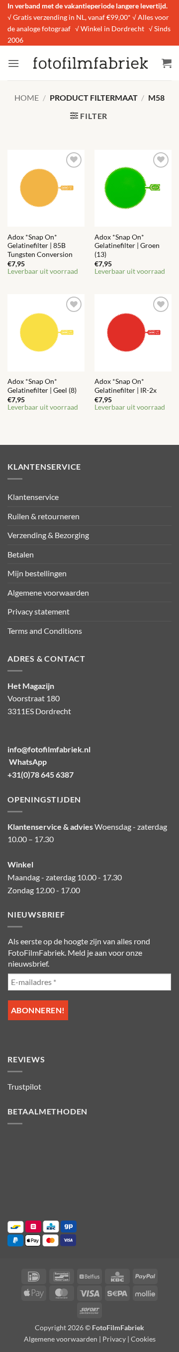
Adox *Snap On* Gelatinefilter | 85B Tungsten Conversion (40, 245)
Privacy (114, 1339)
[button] (13, 63)
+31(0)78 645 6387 (40, 774)
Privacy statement (38, 611)
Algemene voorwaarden (48, 592)
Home (26, 97)
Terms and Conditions (44, 630)
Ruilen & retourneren (43, 516)
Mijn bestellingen (37, 573)
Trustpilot (24, 1086)
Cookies (143, 1339)
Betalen (20, 554)
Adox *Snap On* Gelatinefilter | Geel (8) (42, 385)
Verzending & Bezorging (48, 535)
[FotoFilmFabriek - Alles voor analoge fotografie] (90, 63)
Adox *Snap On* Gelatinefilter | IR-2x (125, 385)
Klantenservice (33, 496)
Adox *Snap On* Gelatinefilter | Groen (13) (127, 245)
